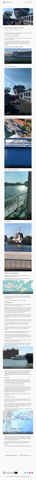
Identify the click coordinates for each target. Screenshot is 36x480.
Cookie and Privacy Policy (25, 476)
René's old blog (9, 2)
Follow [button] (16, 472)
